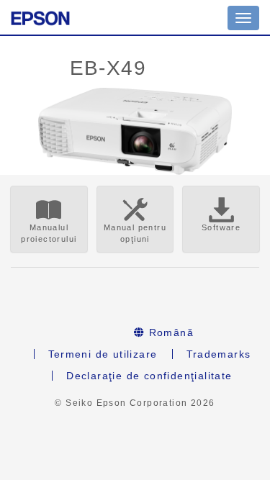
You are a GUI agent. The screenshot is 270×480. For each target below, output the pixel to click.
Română (169, 332)
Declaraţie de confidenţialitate (149, 375)
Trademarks (218, 354)
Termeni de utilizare (103, 354)
